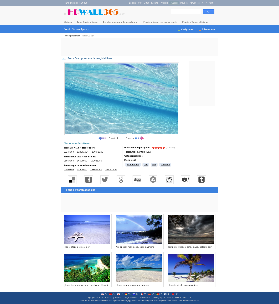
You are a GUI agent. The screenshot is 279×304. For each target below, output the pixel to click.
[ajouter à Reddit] (169, 179)
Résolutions (208, 29)
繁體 (211, 3)
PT (160, 294)
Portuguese (195, 3)
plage (91, 36)
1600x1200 (97, 151)
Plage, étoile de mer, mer (77, 247)
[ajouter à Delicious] (72, 179)
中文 (140, 3)
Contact (108, 297)
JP (121, 294)
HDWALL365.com (183, 297)
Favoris (118, 297)
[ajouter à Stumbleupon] (153, 179)
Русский (164, 3)
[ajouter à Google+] (121, 179)
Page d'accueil (131, 297)
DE (152, 294)
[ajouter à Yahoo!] (185, 179)
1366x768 (69, 160)
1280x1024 (82, 151)
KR (168, 294)
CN (113, 294)
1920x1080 (96, 160)
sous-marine (133, 164)
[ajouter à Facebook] (88, 179)
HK (176, 294)
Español (155, 3)
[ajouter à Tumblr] (202, 179)
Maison (68, 22)
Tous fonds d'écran (87, 22)
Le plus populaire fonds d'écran (120, 22)
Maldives (165, 164)
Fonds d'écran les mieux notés (160, 22)
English (132, 3)
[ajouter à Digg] (137, 179)
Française (174, 3)
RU (137, 294)
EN (105, 294)
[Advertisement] (139, 47)
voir (146, 164)
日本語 (146, 3)
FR (145, 294)
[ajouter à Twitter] (105, 179)
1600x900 (82, 160)
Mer (154, 164)
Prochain (130, 138)
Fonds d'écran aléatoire (195, 22)
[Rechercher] (209, 11)
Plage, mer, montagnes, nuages (132, 285)
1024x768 (69, 151)
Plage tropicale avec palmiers (183, 285)
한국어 (204, 3)
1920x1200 (111, 169)
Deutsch (184, 3)
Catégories (187, 29)
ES (129, 294)
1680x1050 (96, 169)
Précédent (113, 138)
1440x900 (82, 169)
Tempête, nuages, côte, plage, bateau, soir (190, 247)
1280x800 (69, 169)
